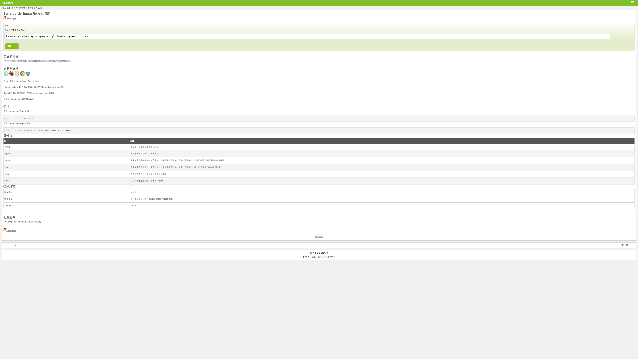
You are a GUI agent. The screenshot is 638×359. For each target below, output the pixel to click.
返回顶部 (319, 236)
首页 (13, 8)
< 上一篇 (12, 245)
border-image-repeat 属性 (29, 222)
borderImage (16, 99)
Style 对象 (11, 19)
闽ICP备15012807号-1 (323, 257)
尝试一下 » (12, 46)
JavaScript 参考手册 (27, 8)
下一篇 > (625, 245)
